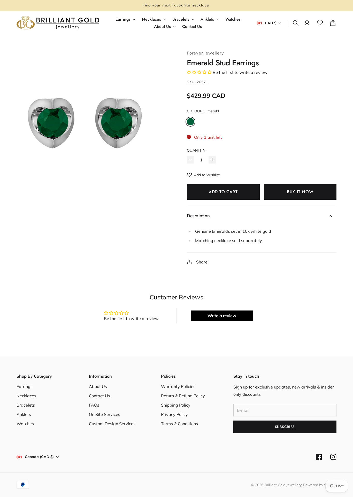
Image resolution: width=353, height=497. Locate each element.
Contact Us (99, 395)
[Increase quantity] (212, 160)
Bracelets (26, 405)
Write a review (222, 315)
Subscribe (285, 426)
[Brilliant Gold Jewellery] (58, 23)
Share (202, 262)
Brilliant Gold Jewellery (282, 485)
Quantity (196, 150)
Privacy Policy (174, 414)
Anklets (24, 414)
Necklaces (26, 395)
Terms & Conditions (179, 423)
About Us (98, 386)
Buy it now (300, 192)
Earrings (25, 386)
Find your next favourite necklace (176, 5)
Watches (25, 423)
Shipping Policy (175, 405)
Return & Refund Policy (183, 395)
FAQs (94, 405)
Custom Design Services (112, 423)
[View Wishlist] (320, 23)
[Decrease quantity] (190, 160)
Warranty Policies (178, 386)
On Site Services (104, 414)
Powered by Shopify (319, 485)
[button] (199, 72)
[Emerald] (190, 121)
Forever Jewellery (205, 53)
